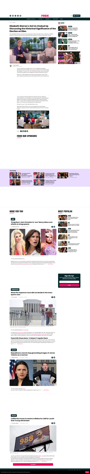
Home (11, 22)
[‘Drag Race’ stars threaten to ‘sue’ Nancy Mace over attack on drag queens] (33, 242)
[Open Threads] (15, 16)
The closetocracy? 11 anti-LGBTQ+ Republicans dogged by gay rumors (26, 175)
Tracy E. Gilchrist (16, 65)
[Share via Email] (23, 131)
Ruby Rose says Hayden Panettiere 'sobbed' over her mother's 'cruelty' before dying (73, 29)
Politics (14, 22)
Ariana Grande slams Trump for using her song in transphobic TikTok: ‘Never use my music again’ (73, 42)
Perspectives (15, 289)
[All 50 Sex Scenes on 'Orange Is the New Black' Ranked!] (62, 243)
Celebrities (70, 26)
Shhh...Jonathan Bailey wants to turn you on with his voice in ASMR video (73, 35)
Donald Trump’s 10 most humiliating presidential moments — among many (26, 182)
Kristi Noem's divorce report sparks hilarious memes (74, 174)
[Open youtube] (20, 16)
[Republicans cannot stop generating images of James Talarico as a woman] (33, 372)
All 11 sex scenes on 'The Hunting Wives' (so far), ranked (73, 237)
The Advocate (25, 329)
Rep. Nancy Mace (18, 261)
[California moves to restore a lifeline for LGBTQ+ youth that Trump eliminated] (33, 438)
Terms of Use (27, 472)
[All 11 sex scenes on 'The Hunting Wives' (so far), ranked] (62, 237)
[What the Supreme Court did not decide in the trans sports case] (33, 312)
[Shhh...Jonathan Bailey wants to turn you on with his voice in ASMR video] (62, 34)
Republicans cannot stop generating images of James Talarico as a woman (33, 354)
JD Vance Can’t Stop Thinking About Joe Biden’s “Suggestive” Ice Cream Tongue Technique (50, 176)
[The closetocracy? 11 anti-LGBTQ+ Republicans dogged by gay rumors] (15, 175)
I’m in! (69, 285)
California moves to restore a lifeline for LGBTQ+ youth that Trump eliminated (32, 419)
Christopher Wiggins (15, 423)
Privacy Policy (20, 472)
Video (61, 19)
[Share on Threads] (25, 131)
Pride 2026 (55, 19)
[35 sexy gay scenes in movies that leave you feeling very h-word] (62, 249)
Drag (13, 219)
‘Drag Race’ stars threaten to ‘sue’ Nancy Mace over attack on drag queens (32, 223)
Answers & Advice (31, 19)
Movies (69, 215)
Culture (40, 19)
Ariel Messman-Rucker (15, 226)
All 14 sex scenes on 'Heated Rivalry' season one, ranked (73, 225)
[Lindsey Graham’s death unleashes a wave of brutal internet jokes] (38, 182)
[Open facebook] (10, 16)
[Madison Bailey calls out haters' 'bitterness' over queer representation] (62, 47)
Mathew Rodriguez (15, 357)
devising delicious (32, 69)
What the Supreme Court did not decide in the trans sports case (31, 293)
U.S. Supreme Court (20, 332)
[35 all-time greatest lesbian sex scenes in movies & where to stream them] (62, 230)
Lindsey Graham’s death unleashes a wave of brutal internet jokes (50, 182)
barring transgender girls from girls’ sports (39, 333)
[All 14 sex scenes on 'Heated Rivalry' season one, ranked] (62, 224)
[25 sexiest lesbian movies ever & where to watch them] (62, 217)
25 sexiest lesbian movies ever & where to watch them (73, 218)
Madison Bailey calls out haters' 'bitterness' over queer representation (73, 48)
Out (23, 258)
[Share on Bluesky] (27, 131)
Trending (47, 19)
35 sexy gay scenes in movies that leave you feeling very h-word (72, 250)
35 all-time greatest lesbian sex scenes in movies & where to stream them (73, 231)
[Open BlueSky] (13, 16)
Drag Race (44, 261)
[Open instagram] (18, 16)
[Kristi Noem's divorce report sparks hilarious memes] (62, 175)
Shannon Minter (14, 297)
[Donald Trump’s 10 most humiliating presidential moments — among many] (15, 182)
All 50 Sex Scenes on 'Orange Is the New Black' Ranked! (74, 244)
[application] (69, 57)
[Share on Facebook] (21, 131)
